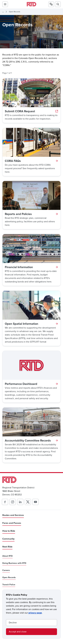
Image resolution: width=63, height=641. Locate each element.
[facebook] (5, 502)
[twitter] (28, 502)
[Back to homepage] (31, 4)
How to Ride (8, 531)
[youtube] (35, 502)
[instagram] (13, 502)
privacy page (35, 612)
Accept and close (18, 631)
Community (8, 538)
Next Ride (7, 546)
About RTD (7, 556)
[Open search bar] (58, 4)
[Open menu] (5, 4)
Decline (13, 622)
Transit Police (8, 584)
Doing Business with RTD (14, 563)
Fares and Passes (11, 523)
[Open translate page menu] (51, 4)
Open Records (14, 12)
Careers (6, 570)
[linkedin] (20, 502)
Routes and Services (13, 515)
